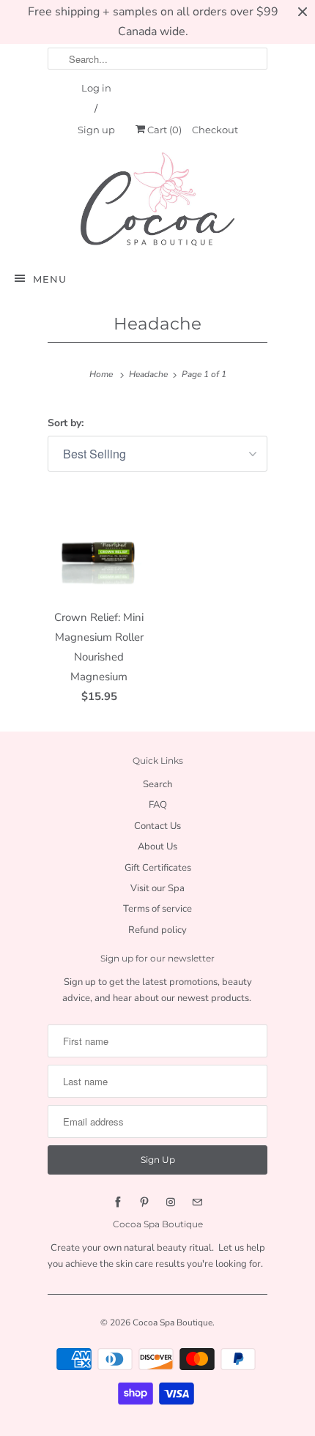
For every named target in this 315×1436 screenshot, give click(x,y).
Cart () (163, 129)
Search (157, 784)
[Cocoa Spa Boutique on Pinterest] (144, 1202)
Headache (157, 323)
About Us (157, 846)
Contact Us (157, 826)
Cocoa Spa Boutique (172, 1322)
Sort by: (66, 423)
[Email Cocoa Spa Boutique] (197, 1202)
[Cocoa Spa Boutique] (157, 199)
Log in (96, 88)
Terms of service (157, 908)
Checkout (215, 129)
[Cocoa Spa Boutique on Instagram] (170, 1202)
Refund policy (157, 930)
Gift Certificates (158, 867)
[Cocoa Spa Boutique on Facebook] (117, 1202)
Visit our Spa (157, 888)
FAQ (158, 804)
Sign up (96, 129)
